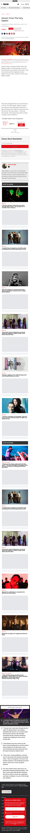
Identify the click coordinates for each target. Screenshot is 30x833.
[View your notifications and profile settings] (18, 4)
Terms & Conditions (13, 823)
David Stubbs (18, 28)
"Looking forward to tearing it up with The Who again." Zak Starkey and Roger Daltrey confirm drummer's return (16, 722)
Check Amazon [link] (21, 125)
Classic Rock (17, 29)
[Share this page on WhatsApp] (7, 33)
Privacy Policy (19, 822)
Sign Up (15, 817)
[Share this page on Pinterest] (9, 33)
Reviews (11, 28)
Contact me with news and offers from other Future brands (15, 813)
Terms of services (18, 150)
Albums (7, 14)
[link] (5, 123)
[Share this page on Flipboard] (12, 33)
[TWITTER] (9, 167)
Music (3, 14)
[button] (2, 4)
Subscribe (22, 4)
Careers (3, 816)
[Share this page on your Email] (14, 33)
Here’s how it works (10, 38)
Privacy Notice (20, 151)
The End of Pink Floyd (14, 7)
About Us (4, 797)
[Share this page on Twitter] (4, 33)
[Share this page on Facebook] (2, 33)
